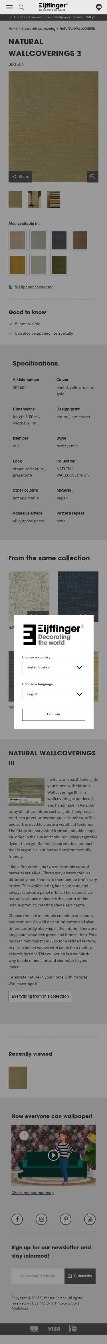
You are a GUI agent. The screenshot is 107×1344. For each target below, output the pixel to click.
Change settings (19, 1337)
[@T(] (9, 7)
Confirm (53, 714)
